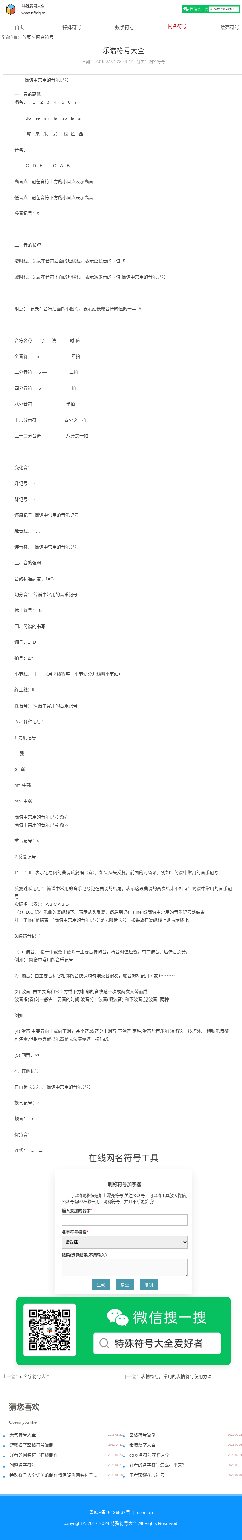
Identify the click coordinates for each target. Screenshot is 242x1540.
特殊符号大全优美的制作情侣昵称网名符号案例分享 (54, 1475)
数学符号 (124, 27)
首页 (19, 27)
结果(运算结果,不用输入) (84, 1255)
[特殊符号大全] (121, 8)
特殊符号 (71, 27)
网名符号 (177, 26)
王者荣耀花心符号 (146, 1475)
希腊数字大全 (142, 1444)
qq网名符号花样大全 (149, 1454)
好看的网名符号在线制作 (33, 1454)
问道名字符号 (22, 1465)
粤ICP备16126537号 (109, 1512)
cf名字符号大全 (35, 1376)
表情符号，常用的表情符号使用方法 (176, 1376)
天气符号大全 (22, 1434)
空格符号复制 (142, 1434)
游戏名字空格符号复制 (31, 1444)
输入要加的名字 (77, 1210)
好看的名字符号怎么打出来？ (158, 1465)
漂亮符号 (229, 27)
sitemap (145, 1512)
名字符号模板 (75, 1232)
